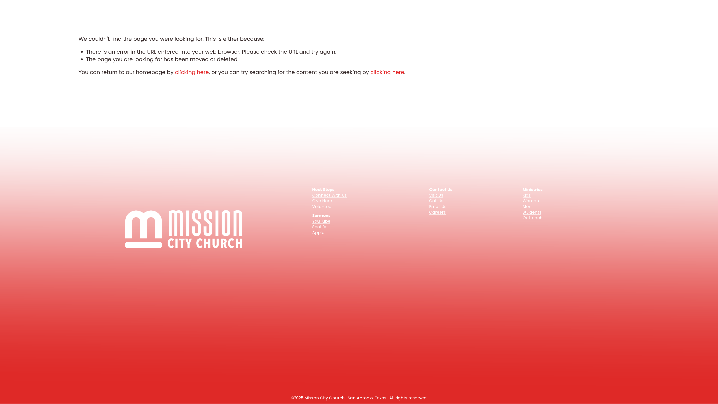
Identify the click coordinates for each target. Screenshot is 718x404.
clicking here (192, 72)
